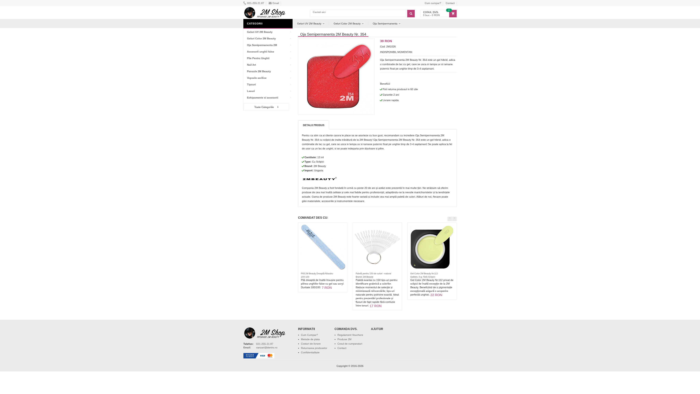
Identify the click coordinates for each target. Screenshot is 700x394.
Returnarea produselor (314, 348)
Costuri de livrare (311, 343)
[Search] (411, 13)
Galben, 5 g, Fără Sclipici (422, 277)
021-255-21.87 (264, 343)
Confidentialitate (310, 352)
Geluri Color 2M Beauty (347, 23)
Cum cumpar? (433, 3)
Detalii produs (313, 125)
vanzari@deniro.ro (266, 347)
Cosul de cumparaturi (349, 343)
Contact (450, 3)
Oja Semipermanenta (385, 23)
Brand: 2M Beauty (364, 277)
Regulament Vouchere (350, 334)
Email (276, 3)
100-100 (305, 277)
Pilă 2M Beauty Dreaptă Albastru (317, 273)
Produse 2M (344, 339)
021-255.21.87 (255, 3)
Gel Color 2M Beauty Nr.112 (424, 273)
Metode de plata (310, 339)
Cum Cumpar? (309, 334)
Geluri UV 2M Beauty (309, 23)
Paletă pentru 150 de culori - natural (373, 273)
